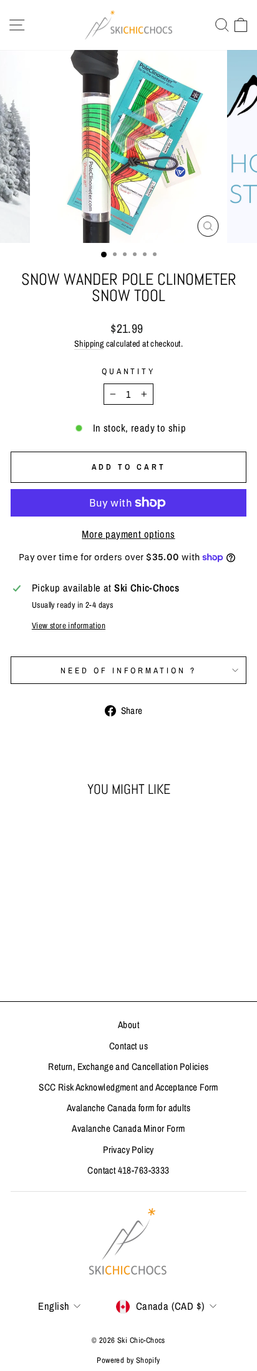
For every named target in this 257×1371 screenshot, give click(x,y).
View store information (68, 625)
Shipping (89, 343)
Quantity (129, 371)
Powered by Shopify (128, 1360)
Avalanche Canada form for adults (128, 1107)
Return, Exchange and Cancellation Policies (128, 1066)
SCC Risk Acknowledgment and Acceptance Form (128, 1087)
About (128, 1024)
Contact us (128, 1045)
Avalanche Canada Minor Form (128, 1128)
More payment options (128, 534)
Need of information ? (128, 670)
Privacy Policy (128, 1149)
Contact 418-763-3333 (128, 1170)
